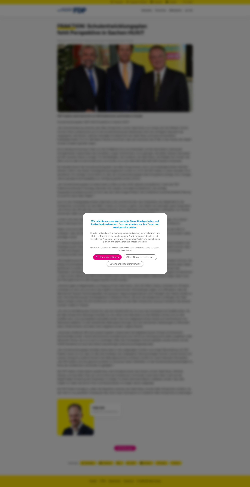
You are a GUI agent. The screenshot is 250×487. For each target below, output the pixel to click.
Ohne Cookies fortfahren (140, 257)
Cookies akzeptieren (107, 257)
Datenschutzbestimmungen (125, 264)
